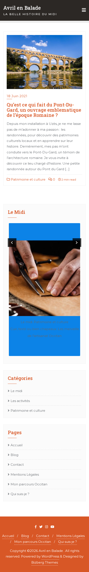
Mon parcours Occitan (29, 484)
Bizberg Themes (44, 562)
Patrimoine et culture (27, 179)
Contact (17, 464)
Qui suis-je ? (20, 494)
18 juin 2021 (17, 96)
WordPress (50, 556)
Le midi (26, 322)
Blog (14, 455)
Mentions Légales (25, 474)
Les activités (20, 401)
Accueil (16, 445)
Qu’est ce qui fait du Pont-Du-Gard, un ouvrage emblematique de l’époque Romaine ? (44, 110)
